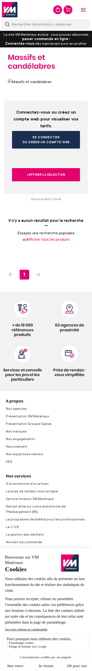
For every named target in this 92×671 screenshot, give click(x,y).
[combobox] (46, 24)
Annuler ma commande (24, 542)
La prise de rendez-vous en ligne (32, 491)
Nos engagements (20, 438)
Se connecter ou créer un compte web (46, 139)
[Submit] (7, 24)
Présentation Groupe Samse (29, 423)
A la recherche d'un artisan (27, 483)
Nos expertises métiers (24, 454)
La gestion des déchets (25, 534)
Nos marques (16, 431)
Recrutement (16, 446)
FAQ (9, 461)
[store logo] (9, 9)
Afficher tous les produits (48, 239)
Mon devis (57, 9)
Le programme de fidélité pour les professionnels (45, 519)
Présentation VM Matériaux (27, 416)
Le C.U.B (12, 526)
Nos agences (16, 408)
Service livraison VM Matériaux (30, 498)
